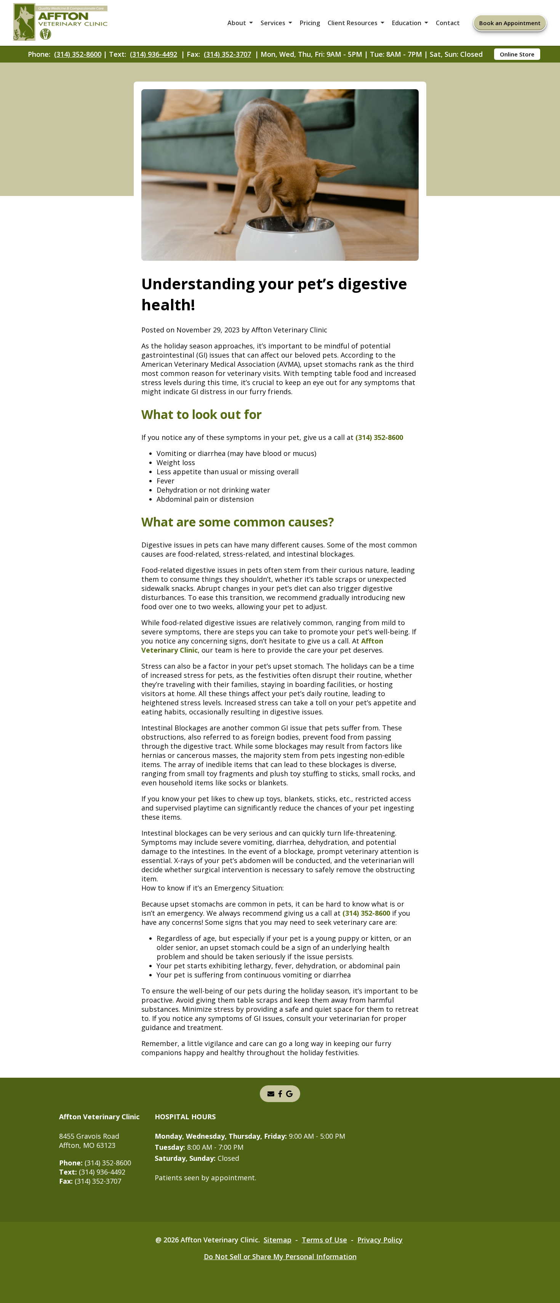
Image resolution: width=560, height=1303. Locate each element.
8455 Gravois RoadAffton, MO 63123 (89, 1140)
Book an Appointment (510, 23)
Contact (448, 23)
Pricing (310, 23)
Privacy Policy (380, 1239)
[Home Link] (60, 23)
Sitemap (277, 1239)
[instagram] (280, 1093)
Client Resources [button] (353, 23)
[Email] (270, 1093)
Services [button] (273, 23)
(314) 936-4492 (153, 54)
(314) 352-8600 (77, 54)
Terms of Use (324, 1239)
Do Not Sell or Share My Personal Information (280, 1256)
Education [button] (406, 23)
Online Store (517, 54)
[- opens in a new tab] (289, 1093)
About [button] (236, 23)
